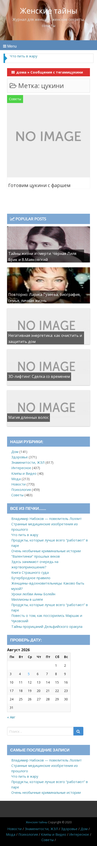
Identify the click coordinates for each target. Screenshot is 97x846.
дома (21, 72)
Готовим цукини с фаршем (39, 185)
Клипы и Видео (23, 473)
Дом (14, 451)
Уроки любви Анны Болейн (33, 594)
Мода (16, 479)
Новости (18, 484)
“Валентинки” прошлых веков (35, 556)
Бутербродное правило (30, 578)
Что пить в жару (23, 56)
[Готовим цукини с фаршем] (48, 137)
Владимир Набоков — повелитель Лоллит (46, 518)
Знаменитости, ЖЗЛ (27, 462)
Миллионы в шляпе (27, 599)
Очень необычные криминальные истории (46, 551)
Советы (15, 99)
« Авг (11, 717)
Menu (11, 46)
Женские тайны (48, 11)
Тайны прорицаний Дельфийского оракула (46, 626)
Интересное (21, 468)
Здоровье (19, 457)
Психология (21, 489)
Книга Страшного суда (30, 572)
